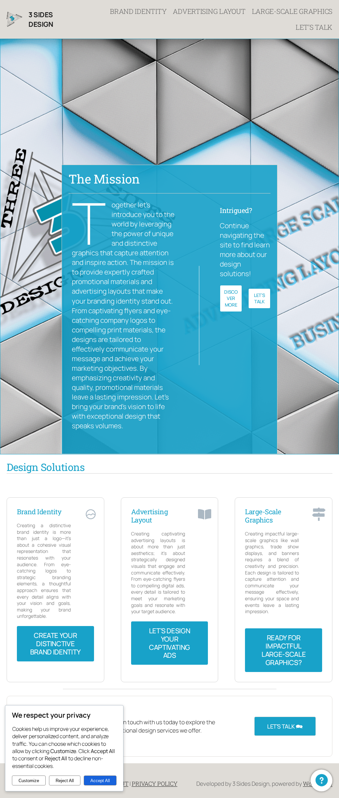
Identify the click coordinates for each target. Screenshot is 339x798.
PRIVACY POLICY (154, 783)
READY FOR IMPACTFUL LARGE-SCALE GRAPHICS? (284, 650)
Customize (29, 780)
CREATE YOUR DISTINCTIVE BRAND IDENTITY (55, 643)
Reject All (65, 780)
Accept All (100, 780)
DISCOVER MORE (230, 298)
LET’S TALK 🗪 (285, 726)
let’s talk (259, 298)
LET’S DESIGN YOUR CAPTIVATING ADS (169, 643)
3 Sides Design (40, 19)
